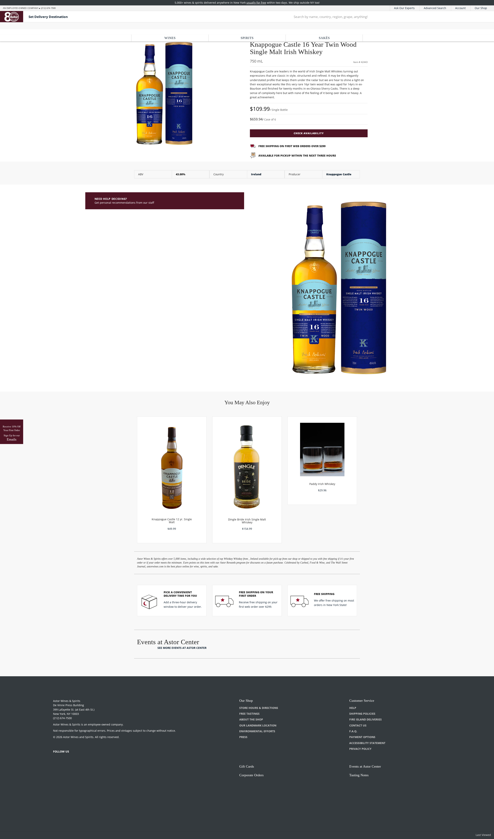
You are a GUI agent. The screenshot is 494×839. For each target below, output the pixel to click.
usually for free (256, 2)
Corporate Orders (251, 775)
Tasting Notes (359, 775)
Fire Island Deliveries (365, 719)
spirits (247, 38)
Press (243, 737)
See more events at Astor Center (181, 648)
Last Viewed (483, 835)
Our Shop (481, 8)
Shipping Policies (362, 713)
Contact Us (357, 725)
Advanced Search (435, 8)
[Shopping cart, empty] (483, 17)
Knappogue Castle (338, 174)
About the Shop (251, 719)
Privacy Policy (360, 749)
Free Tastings (249, 713)
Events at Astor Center (365, 766)
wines (170, 38)
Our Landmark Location (257, 725)
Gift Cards (246, 766)
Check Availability (309, 133)
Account (460, 8)
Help (352, 708)
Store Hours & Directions (258, 708)
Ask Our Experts (404, 8)
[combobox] (380, 17)
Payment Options (362, 737)
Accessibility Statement (367, 743)
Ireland (256, 174)
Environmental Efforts (257, 731)
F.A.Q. (353, 731)
